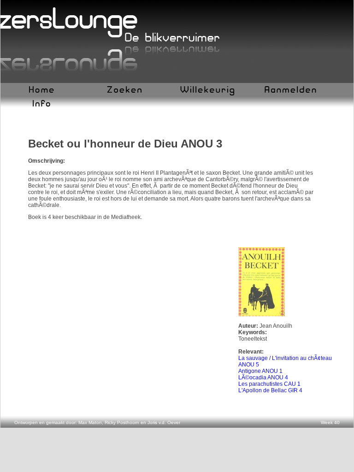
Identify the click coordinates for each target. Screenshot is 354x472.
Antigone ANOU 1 (260, 371)
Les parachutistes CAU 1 (269, 384)
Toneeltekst (252, 339)
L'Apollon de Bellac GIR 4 (270, 390)
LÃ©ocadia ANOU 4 (263, 377)
